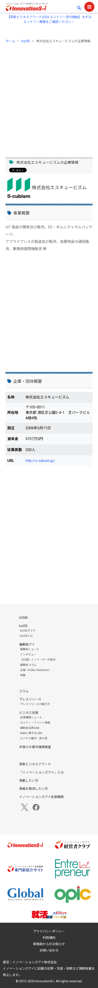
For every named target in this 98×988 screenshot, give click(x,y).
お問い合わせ (49, 950)
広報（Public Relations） (35, 670)
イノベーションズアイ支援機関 (41, 797)
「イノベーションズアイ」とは (41, 772)
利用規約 (49, 937)
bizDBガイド (28, 630)
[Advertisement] (49, 97)
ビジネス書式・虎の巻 (33, 738)
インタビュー (28, 654)
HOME (23, 618)
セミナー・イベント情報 (35, 722)
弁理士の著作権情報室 (35, 747)
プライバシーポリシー (49, 931)
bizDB (25, 41)
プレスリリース (30, 699)
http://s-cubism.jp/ (40, 461)
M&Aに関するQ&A (31, 733)
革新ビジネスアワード (35, 764)
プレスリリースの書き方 (35, 704)
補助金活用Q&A (29, 727)
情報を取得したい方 (33, 788)
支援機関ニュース (31, 717)
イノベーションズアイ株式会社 (34, 962)
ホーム (10, 41)
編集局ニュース (29, 649)
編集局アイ (27, 644)
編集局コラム (28, 664)
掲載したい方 (28, 780)
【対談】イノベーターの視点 (38, 659)
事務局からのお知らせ (49, 944)
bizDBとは (26, 635)
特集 (23, 675)
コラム (24, 691)
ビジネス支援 (28, 713)
